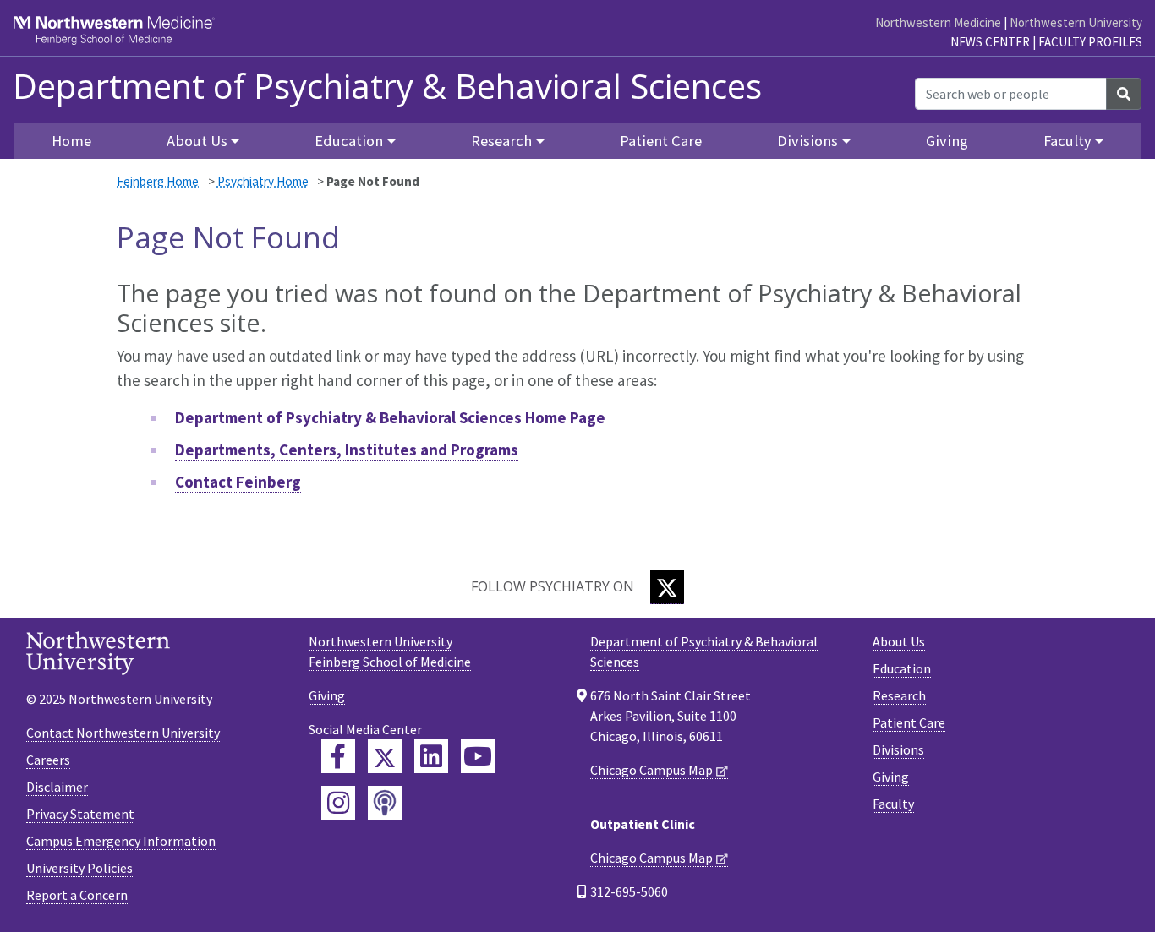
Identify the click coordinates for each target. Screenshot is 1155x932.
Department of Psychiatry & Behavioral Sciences (387, 86)
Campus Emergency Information (121, 840)
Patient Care (661, 140)
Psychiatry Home (263, 181)
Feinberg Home (158, 181)
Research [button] (501, 140)
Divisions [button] (807, 140)
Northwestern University (1076, 22)
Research (899, 695)
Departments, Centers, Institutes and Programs (346, 449)
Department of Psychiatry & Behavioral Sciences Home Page (390, 417)
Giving (947, 140)
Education (902, 668)
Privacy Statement (80, 813)
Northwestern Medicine (938, 22)
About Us (899, 641)
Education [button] (349, 140)
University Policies (79, 867)
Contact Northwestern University (123, 732)
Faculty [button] (1067, 140)
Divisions (898, 749)
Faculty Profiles (1090, 42)
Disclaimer (57, 786)
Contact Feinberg (238, 481)
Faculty (893, 803)
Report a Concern (77, 894)
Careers (48, 759)
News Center (990, 42)
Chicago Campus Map (651, 769)
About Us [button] (197, 140)
